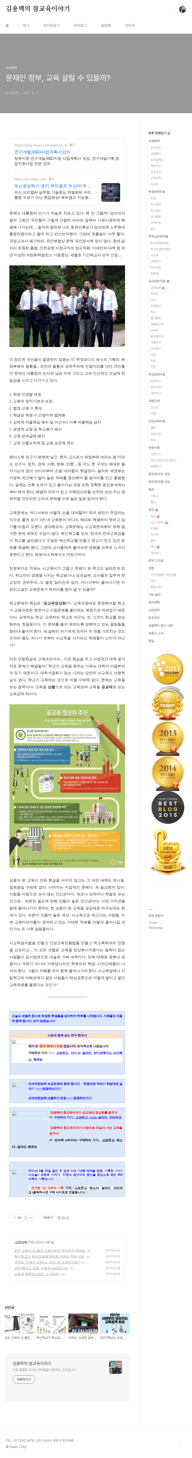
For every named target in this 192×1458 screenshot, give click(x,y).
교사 (153, 300)
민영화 (154, 528)
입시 (153, 229)
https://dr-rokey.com (30, 179)
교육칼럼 (156, 287)
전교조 (154, 407)
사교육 (154, 255)
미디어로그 (52, 25)
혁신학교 (156, 166)
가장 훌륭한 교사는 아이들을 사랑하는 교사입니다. (45, 1370)
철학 (153, 428)
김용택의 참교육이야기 (38, 9)
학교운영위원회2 (160, 249)
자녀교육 (156, 267)
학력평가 (156, 306)
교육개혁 (156, 178)
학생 (153, 198)
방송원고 (156, 466)
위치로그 (80, 25)
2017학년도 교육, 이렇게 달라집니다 (41, 1268)
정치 (151, 510)
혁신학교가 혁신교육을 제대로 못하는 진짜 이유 (49, 1256)
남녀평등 (156, 216)
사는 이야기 (158, 522)
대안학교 (156, 393)
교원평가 (156, 154)
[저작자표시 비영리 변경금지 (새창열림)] (63, 1218)
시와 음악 (154, 595)
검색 (171, 9)
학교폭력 (156, 204)
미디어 (154, 534)
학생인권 (156, 222)
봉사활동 (156, 318)
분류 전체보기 (157, 133)
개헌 (153, 581)
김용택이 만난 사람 (160, 625)
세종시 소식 (155, 633)
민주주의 (154, 618)
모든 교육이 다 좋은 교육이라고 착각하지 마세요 (49, 1250)
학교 (153, 312)
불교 (153, 502)
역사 (153, 547)
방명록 (106, 25)
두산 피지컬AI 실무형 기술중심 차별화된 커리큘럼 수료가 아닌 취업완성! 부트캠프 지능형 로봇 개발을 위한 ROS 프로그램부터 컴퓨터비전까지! (52, 195)
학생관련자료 (156, 192)
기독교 (154, 496)
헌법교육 (156, 587)
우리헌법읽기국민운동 (163, 575)
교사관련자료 (157, 281)
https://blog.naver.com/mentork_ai (40, 145)
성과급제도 (157, 160)
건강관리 (154, 610)
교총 (153, 413)
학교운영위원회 (160, 243)
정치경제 (154, 602)
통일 (151, 641)
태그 (26, 25)
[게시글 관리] (31, 1217)
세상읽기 (156, 553)
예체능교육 (157, 324)
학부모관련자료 (158, 236)
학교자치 (156, 172)
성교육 (154, 184)
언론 (153, 367)
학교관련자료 (156, 374)
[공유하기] (26, 1217)
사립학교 (156, 342)
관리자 (130, 25)
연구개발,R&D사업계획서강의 (42, 151)
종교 (151, 489)
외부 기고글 (155, 560)
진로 (153, 440)
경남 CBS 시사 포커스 (164, 460)
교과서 (154, 330)
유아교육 (156, 387)
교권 (153, 354)
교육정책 (21, 1242)
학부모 (154, 294)
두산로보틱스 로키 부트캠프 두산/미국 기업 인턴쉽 (53, 186)
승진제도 (156, 147)
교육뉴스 (156, 454)
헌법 (151, 568)
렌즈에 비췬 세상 (159, 482)
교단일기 (156, 348)
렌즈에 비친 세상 (159, 474)
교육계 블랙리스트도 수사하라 (36, 1274)
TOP (182, 1442)
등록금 (154, 273)
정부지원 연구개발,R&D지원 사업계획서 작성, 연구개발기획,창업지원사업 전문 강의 (66, 161)
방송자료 (154, 447)
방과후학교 (157, 336)
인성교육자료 (156, 421)
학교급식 (156, 210)
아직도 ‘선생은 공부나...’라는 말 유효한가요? (46, 1262)
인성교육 (156, 434)
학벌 (153, 360)
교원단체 (154, 401)
